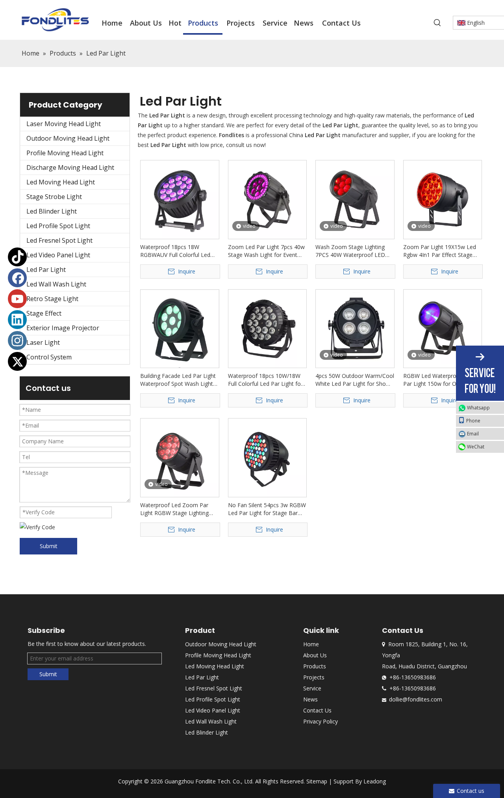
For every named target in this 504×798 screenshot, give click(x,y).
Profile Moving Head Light (65, 153)
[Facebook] (17, 277)
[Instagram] (17, 340)
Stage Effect (43, 313)
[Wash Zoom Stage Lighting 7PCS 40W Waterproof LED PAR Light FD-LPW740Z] (355, 199)
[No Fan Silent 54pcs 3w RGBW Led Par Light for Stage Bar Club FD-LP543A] (267, 457)
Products (314, 666)
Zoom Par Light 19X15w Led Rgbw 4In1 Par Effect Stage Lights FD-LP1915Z (439, 251)
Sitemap (316, 781)
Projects (313, 677)
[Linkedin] (17, 319)
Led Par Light (46, 269)
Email (473, 433)
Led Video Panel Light (58, 255)
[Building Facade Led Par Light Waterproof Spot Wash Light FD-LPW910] (180, 328)
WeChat (475, 446)
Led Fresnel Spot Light (59, 240)
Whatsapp (478, 407)
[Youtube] (17, 298)
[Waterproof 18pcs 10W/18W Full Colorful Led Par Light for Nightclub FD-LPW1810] (267, 328)
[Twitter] (17, 361)
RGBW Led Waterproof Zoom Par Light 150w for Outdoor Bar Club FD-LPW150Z (441, 380)
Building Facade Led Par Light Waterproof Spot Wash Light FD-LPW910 (178, 380)
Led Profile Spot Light (58, 225)
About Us (315, 655)
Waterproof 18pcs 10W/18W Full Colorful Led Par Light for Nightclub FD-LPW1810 (265, 380)
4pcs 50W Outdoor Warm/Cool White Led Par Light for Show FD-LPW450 (354, 380)
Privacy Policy (320, 721)
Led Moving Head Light (60, 182)
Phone (473, 420)
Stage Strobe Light (54, 196)
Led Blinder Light (51, 211)
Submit (48, 546)
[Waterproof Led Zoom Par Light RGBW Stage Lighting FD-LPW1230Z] (180, 458)
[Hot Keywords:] (437, 22)
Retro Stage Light (52, 298)
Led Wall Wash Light (56, 284)
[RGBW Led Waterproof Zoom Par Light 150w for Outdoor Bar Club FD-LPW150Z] (443, 326)
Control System (49, 357)
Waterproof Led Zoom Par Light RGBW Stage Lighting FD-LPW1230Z (174, 509)
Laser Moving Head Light (63, 123)
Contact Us (317, 710)
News (310, 699)
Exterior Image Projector (62, 328)
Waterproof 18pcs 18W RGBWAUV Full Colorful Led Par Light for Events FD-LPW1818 (175, 251)
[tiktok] (17, 256)
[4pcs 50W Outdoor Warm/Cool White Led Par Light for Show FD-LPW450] (355, 328)
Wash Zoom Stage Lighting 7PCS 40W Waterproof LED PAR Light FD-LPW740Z (350, 251)
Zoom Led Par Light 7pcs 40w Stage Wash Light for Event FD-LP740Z (266, 251)
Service (312, 688)
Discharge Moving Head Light (70, 167)
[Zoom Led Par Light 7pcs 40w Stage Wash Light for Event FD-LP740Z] (267, 199)
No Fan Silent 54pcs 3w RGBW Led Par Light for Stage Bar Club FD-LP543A (267, 509)
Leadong (374, 781)
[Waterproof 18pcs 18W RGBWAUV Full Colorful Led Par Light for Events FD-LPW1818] (180, 199)
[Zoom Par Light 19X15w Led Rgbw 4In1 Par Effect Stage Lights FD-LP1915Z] (443, 199)
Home (311, 644)
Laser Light (43, 342)
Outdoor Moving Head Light (67, 138)
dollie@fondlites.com (415, 699)
